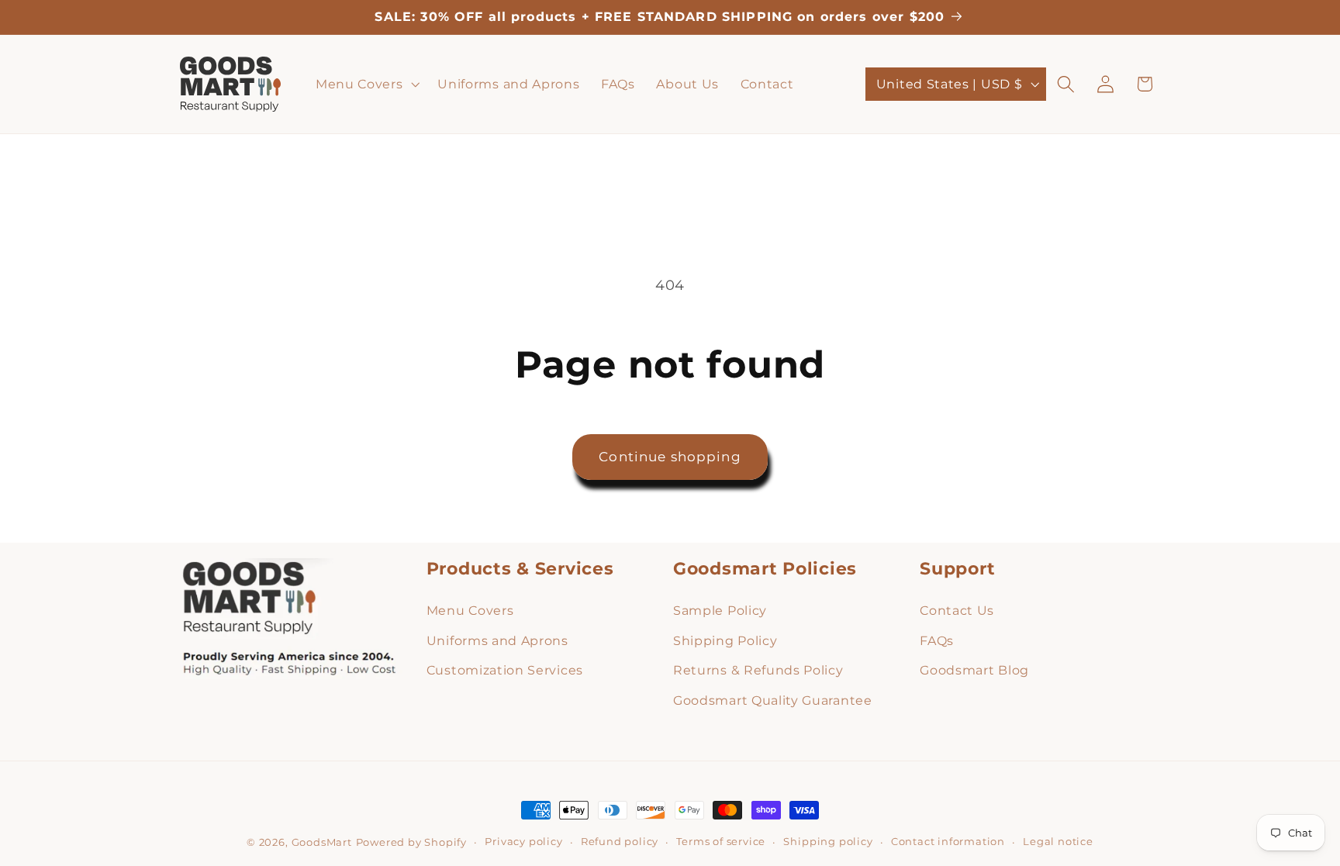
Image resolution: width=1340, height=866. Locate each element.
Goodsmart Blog (974, 670)
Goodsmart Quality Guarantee (772, 700)
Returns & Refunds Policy (758, 670)
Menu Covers (470, 610)
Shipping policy (827, 841)
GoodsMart (322, 842)
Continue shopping (670, 456)
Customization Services (505, 670)
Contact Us (957, 610)
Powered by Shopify (412, 842)
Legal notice (1058, 841)
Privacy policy (523, 841)
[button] (366, 84)
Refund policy (619, 841)
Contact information (948, 841)
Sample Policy (720, 610)
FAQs (937, 640)
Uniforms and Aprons (497, 640)
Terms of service (720, 841)
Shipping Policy (725, 640)
